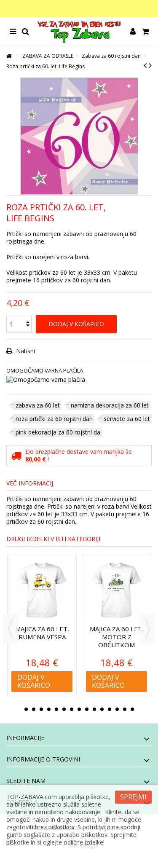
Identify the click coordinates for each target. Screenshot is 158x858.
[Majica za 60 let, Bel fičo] (124, 590)
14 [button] (124, 709)
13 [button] (117, 709)
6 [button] (64, 709)
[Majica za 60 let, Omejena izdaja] (49, 590)
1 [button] (26, 709)
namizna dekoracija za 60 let (110, 405)
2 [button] (33, 709)
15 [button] (132, 709)
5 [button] (56, 709)
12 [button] (109, 709)
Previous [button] (10, 629)
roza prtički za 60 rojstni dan (54, 419)
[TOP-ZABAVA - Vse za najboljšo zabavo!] (79, 32)
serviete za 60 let (127, 419)
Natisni (24, 351)
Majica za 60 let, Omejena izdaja (49, 633)
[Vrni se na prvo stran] (8, 56)
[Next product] (150, 65)
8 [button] (79, 709)
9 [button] (86, 709)
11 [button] (102, 709)
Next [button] (147, 629)
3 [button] (41, 709)
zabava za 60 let (38, 405)
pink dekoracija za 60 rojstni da (58, 432)
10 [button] (94, 709)
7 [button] (71, 709)
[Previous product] (145, 65)
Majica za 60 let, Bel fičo (124, 633)
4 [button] (49, 709)
